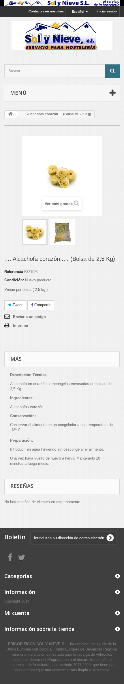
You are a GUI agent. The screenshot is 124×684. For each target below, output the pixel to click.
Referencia (13, 271)
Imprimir (21, 325)
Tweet (17, 305)
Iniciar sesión (107, 11)
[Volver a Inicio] (10, 114)
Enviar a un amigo (29, 317)
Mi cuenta (17, 612)
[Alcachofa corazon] (34, 232)
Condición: (14, 280)
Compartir (41, 305)
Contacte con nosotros (46, 11)
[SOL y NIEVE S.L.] (62, 35)
